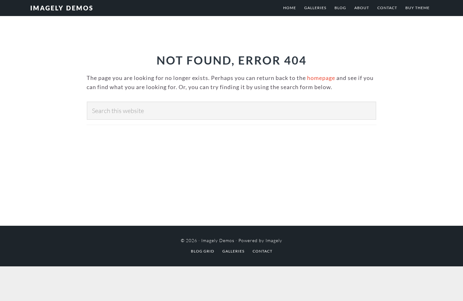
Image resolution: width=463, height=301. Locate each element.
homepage (321, 77)
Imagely (274, 240)
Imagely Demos (62, 8)
